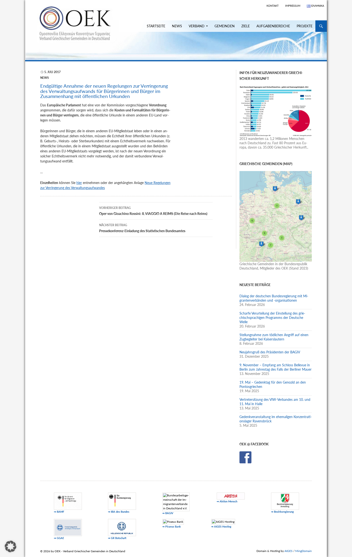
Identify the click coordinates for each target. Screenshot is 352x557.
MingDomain (303, 551)
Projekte (304, 26)
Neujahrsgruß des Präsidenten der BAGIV (269, 352)
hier (79, 183)
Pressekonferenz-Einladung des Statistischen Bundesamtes (142, 228)
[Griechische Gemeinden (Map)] (275, 216)
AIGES (288, 551)
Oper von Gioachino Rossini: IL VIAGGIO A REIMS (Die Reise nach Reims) (153, 211)
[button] (10, 546)
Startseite (156, 26)
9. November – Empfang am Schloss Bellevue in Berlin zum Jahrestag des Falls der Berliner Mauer (275, 367)
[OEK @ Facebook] (245, 457)
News (177, 26)
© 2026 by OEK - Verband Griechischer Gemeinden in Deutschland (82, 551)
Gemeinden (225, 26)
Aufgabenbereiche (273, 26)
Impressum (292, 5)
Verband (196, 26)
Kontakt (273, 5)
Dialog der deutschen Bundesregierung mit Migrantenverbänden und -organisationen (273, 298)
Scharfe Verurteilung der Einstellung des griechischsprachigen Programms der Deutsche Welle (272, 317)
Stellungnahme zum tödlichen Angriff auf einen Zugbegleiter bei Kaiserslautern (273, 337)
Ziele (245, 26)
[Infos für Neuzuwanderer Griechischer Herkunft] (275, 111)
